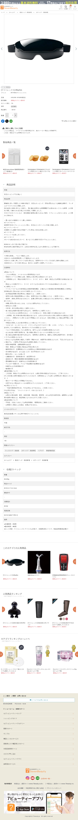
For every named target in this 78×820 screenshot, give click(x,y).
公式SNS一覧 (45, 778)
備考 (5, 519)
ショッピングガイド (10, 718)
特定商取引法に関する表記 (35, 788)
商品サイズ (8, 483)
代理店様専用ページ (10, 749)
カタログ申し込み (10, 754)
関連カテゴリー (9, 445)
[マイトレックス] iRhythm (10, 575)
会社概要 (21, 788)
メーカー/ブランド (10, 409)
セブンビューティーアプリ (12, 759)
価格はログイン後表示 (18, 100)
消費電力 (7, 501)
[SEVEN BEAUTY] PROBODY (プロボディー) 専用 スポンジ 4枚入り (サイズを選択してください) (39, 171)
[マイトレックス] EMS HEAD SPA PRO (14, 623)
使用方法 (7, 251)
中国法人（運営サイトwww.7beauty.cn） (61, 783)
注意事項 (7, 267)
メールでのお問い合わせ (40, 700)
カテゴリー (8, 456)
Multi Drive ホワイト (34, 575)
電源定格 (7, 510)
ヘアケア (41, 450)
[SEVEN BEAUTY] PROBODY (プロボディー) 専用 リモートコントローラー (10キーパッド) (63, 171)
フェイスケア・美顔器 (12, 450)
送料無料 (14, 106)
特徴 (5, 190)
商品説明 (7, 199)
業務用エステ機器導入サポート (14, 744)
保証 (5, 436)
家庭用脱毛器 (50, 450)
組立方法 (7, 427)
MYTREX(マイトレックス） (19, 92)
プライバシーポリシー (54, 788)
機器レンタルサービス (11, 739)
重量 (5, 475)
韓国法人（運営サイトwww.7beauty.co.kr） (29, 783)
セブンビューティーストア (12, 713)
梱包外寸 (7, 493)
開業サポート (8, 728)
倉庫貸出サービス (10, 764)
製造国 (6, 418)
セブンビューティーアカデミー (14, 723)
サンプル (7, 733)
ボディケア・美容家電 (28, 450)
